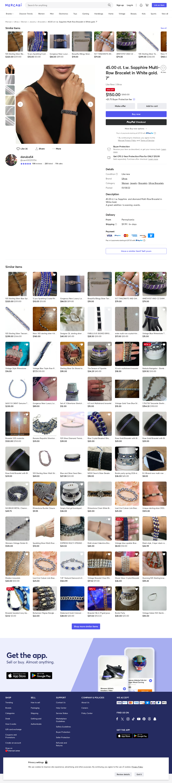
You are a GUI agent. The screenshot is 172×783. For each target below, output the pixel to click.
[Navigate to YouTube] (138, 719)
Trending (9, 702)
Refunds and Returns (61, 744)
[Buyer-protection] (134, 99)
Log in (130, 5)
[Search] (109, 5)
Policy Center (87, 713)
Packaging (35, 708)
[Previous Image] (20, 104)
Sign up (120, 5)
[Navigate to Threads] (149, 719)
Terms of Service (147, 140)
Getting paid (36, 718)
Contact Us (60, 702)
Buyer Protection (63, 732)
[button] (141, 5)
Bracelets (42, 21)
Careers (84, 708)
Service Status (62, 713)
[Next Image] (90, 104)
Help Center (61, 708)
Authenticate (36, 724)
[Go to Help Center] (117, 174)
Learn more (153, 159)
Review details (123, 774)
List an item (159, 5)
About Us (85, 702)
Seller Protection (63, 737)
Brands (8, 708)
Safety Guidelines (63, 726)
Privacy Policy (137, 767)
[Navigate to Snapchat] (154, 719)
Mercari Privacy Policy (127, 140)
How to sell (35, 702)
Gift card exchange (13, 729)
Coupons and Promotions (11, 736)
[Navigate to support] (119, 702)
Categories (9, 713)
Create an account (13, 742)
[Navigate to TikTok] (133, 719)
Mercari (8, 21)
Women (24, 21)
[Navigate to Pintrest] (144, 719)
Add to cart (152, 106)
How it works (10, 724)
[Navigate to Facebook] (117, 719)
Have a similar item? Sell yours (136, 251)
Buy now (136, 114)
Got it (139, 774)
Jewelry (32, 21)
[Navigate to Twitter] (122, 719)
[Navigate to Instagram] (128, 719)
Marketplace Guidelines (61, 720)
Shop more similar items (86, 626)
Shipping (34, 713)
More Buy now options (134, 128)
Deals (7, 718)
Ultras (16, 21)
